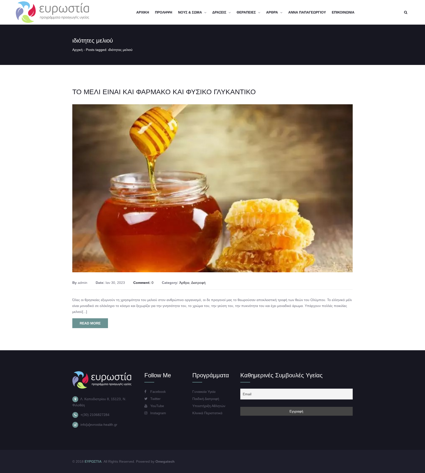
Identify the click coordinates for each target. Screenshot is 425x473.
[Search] (405, 12)
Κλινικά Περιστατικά (207, 413)
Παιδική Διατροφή (205, 399)
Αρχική (77, 50)
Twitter (155, 399)
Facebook (157, 392)
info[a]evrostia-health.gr (98, 425)
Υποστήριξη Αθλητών (208, 406)
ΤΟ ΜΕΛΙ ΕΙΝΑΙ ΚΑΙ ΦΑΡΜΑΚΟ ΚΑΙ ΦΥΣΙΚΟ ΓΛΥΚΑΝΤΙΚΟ (164, 92)
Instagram (157, 413)
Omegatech (165, 461)
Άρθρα (184, 283)
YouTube (156, 406)
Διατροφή (198, 283)
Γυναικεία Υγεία (203, 392)
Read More (90, 323)
